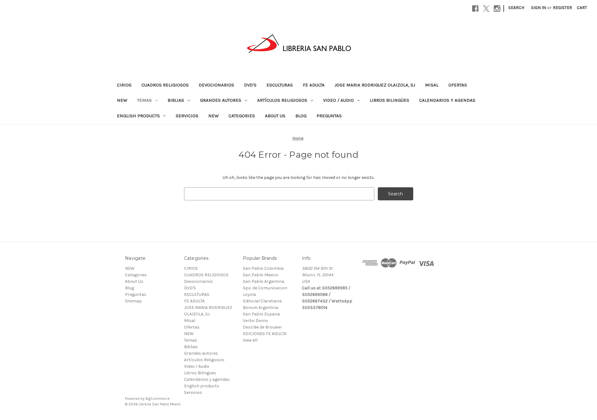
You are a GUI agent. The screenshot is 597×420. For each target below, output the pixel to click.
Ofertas (457, 85)
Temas (144, 100)
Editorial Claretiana (262, 301)
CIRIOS (124, 85)
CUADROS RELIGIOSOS (165, 85)
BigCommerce (158, 398)
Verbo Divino (255, 320)
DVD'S (250, 85)
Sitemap (133, 301)
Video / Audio (338, 100)
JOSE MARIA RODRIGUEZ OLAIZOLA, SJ (375, 85)
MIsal (431, 85)
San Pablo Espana (261, 314)
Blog (301, 116)
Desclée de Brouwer (262, 327)
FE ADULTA (314, 85)
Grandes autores (220, 100)
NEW (122, 100)
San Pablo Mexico (260, 275)
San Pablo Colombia (263, 268)
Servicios (187, 116)
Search (516, 7)
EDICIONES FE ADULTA (264, 333)
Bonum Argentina (260, 307)
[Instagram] (497, 8)
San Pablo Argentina (263, 281)
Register (562, 7)
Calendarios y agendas (447, 100)
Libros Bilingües (389, 100)
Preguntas (329, 116)
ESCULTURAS (279, 85)
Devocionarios (216, 85)
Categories (242, 116)
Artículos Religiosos (282, 100)
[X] (486, 8)
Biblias (176, 100)
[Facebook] (475, 8)
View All (250, 340)
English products (138, 116)
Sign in (538, 7)
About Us (275, 116)
